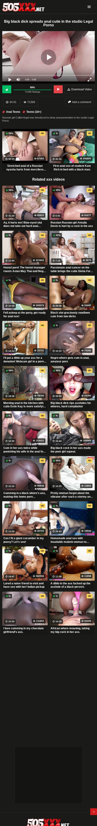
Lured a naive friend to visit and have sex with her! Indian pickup (23, 585)
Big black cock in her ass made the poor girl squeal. (71, 449)
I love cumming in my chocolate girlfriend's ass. (23, 630)
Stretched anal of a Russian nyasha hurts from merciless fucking (25, 167)
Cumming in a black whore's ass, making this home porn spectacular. (24, 495)
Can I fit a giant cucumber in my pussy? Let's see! (23, 540)
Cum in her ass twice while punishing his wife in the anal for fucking (23, 449)
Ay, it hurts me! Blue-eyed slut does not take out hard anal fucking (22, 224)
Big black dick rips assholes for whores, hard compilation (71, 404)
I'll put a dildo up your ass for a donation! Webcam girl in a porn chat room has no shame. (23, 359)
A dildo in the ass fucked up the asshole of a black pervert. (70, 585)
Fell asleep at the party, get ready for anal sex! (24, 314)
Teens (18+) (33, 111)
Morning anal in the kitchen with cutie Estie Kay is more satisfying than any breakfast (24, 404)
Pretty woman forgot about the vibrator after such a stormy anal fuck (72, 495)
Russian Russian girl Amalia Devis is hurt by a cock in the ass (72, 224)
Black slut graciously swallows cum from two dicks (70, 314)
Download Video (81, 89)
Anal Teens (13, 111)
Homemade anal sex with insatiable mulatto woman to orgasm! (68, 540)
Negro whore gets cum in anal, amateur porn (70, 359)
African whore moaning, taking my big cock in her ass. (70, 630)
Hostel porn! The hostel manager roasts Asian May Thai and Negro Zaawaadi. (24, 269)
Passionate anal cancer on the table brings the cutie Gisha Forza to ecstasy (72, 269)
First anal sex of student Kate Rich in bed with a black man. (72, 167)
